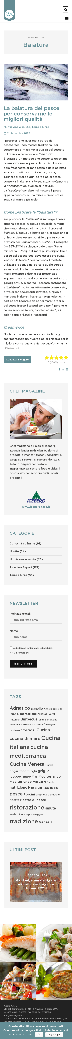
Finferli (49, 765)
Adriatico (20, 708)
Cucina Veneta (27, 764)
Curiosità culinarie (22, 543)
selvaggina (37, 814)
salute (50, 808)
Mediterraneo (21, 781)
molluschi (39, 781)
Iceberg (16, 776)
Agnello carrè (51, 709)
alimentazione (27, 713)
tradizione (24, 821)
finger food (18, 771)
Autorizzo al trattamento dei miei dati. (33, 648)
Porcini (29, 794)
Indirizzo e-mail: (20, 613)
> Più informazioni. (20, 653)
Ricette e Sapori (21, 567)
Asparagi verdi (46, 714)
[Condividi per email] (67, 369)
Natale (50, 782)
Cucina (43, 729)
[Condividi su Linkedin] (63, 369)
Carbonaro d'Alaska (32, 724)
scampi (26, 814)
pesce (16, 793)
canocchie (15, 724)
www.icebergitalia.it (36, 506)
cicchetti (15, 730)
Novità (14, 551)
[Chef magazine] (9, 20)
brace (42, 719)
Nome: (14, 630)
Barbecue (29, 719)
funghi (32, 771)
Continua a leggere (17, 359)
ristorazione (27, 807)
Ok (39, 1034)
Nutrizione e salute (17, 127)
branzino (52, 719)
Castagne (49, 724)
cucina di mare (25, 738)
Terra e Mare (40, 127)
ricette (14, 800)
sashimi (15, 814)
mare (27, 776)
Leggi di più (54, 1034)
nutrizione (18, 787)
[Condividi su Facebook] (59, 369)
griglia (44, 771)
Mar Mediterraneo (46, 776)
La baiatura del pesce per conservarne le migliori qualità (31, 113)
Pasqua (35, 787)
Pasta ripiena (50, 787)
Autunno (15, 719)
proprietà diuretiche (48, 794)
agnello (37, 708)
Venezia (46, 822)
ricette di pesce (33, 800)
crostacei (28, 730)
